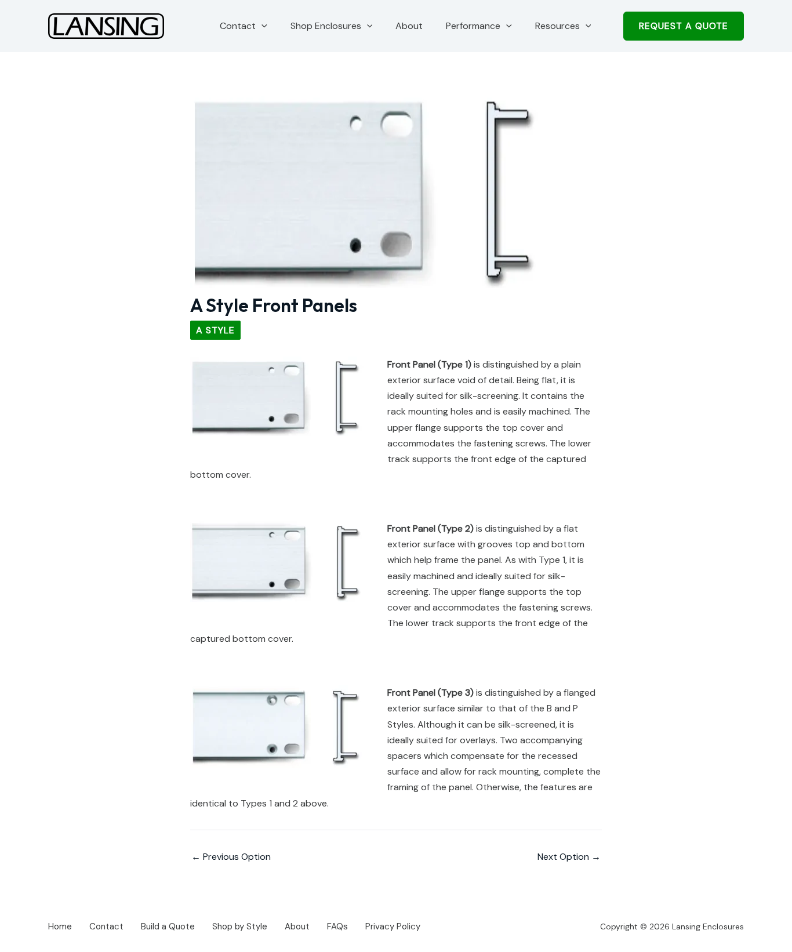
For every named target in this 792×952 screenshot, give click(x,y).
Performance (473, 26)
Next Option (569, 857)
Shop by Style (239, 926)
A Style (215, 330)
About (409, 26)
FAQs (337, 926)
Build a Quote (168, 926)
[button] (261, 26)
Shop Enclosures (325, 26)
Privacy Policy (392, 926)
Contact (238, 26)
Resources (557, 26)
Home (60, 926)
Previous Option (231, 857)
